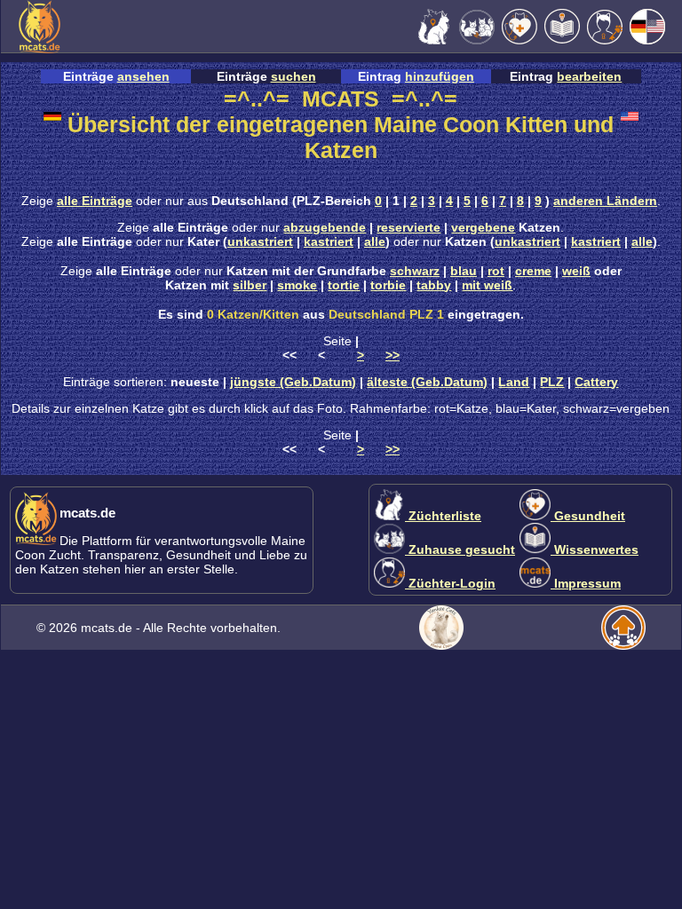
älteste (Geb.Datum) (427, 382)
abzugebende (324, 227)
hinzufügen (439, 76)
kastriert (328, 241)
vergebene (483, 227)
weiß (576, 271)
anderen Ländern (605, 201)
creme (533, 271)
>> (392, 355)
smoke (297, 285)
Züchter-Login (450, 583)
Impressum (586, 583)
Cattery (596, 382)
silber (249, 285)
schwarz (415, 271)
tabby (433, 285)
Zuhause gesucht (460, 549)
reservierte (408, 227)
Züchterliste (443, 516)
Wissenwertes (594, 549)
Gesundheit (588, 516)
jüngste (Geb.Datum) (293, 382)
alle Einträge (94, 201)
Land (513, 382)
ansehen (143, 76)
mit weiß (487, 285)
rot (496, 271)
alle (374, 241)
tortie (344, 285)
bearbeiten (589, 76)
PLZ (552, 382)
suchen (293, 76)
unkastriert (260, 241)
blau (463, 271)
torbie (388, 285)
